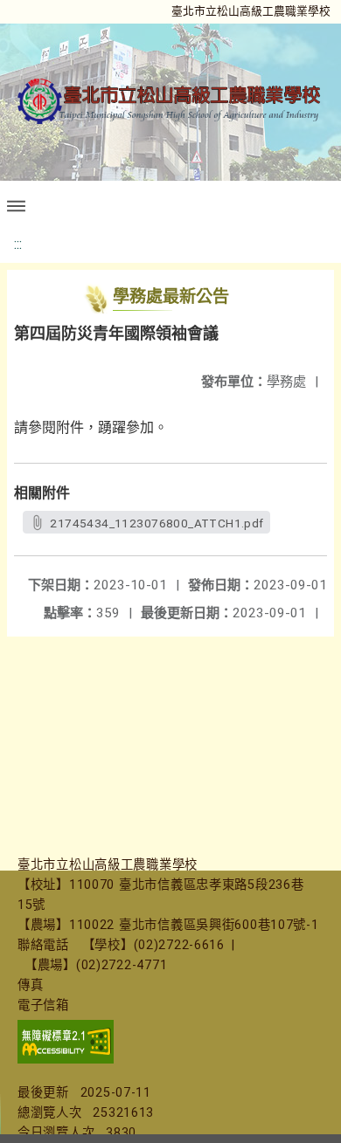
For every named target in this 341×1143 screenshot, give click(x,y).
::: (18, 244)
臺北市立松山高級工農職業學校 (251, 10)
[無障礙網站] (65, 1059)
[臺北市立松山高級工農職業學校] (170, 102)
